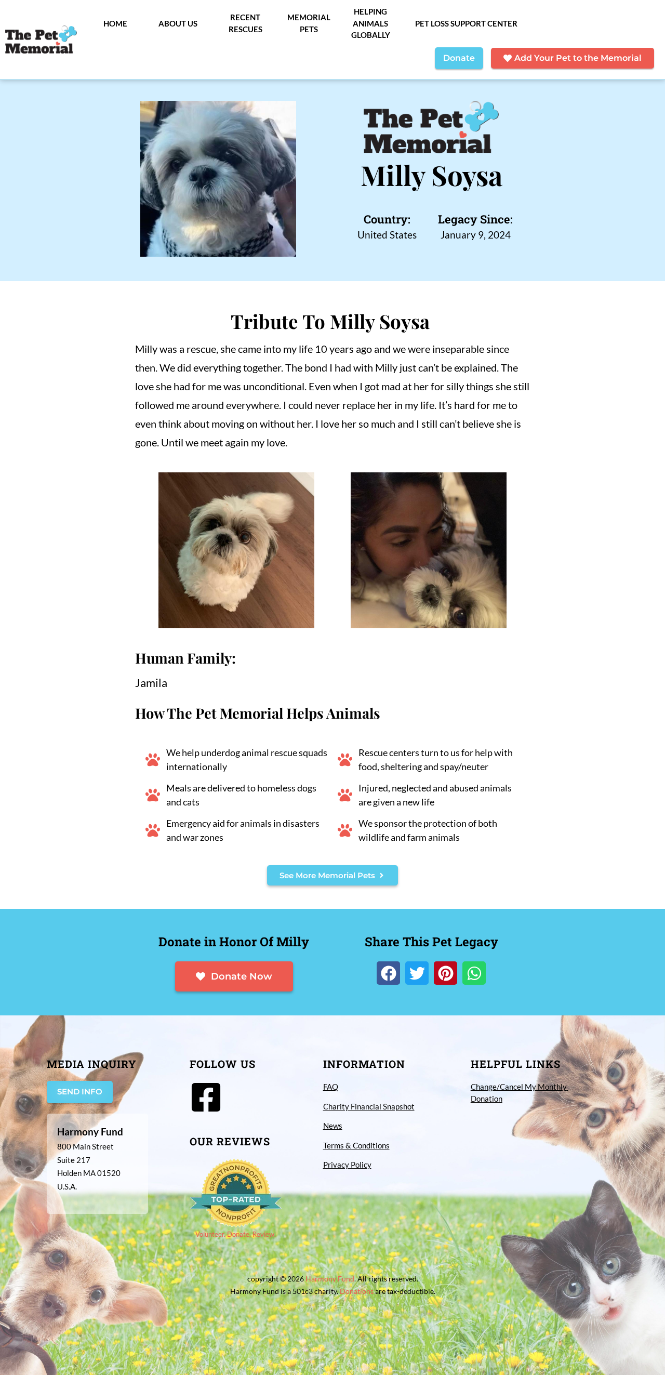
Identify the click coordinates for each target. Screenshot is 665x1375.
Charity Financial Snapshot (369, 1106)
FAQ (330, 1086)
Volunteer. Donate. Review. (235, 1234)
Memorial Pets (308, 23)
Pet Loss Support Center (466, 23)
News (332, 1125)
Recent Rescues (245, 23)
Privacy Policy (347, 1164)
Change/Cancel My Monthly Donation (519, 1092)
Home (115, 23)
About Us (177, 23)
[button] (388, 973)
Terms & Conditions (356, 1145)
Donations (357, 1291)
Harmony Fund (329, 1278)
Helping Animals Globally (370, 23)
